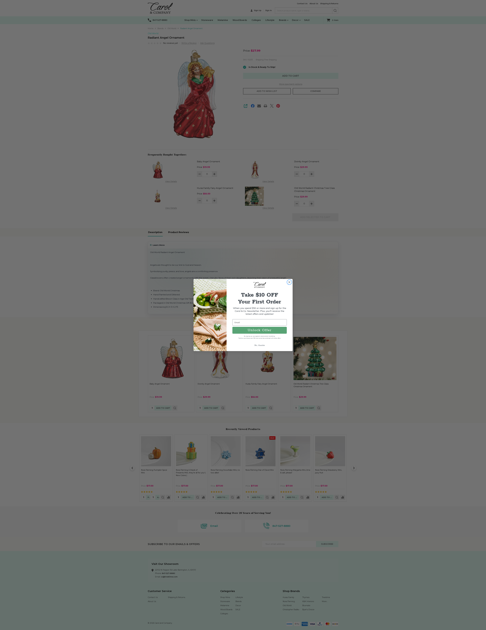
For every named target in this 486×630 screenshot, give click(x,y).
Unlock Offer (260, 330)
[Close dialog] (289, 282)
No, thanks (259, 345)
